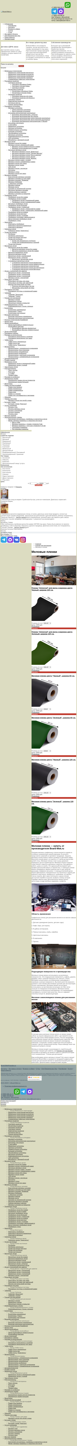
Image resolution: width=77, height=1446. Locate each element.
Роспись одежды (14, 412)
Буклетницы (9, 308)
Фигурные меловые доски (17, 150)
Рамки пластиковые (15, 387)
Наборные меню (10, 229)
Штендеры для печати (16, 123)
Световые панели (14, 99)
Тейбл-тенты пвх (14, 343)
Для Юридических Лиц (12, 36)
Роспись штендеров (15, 410)
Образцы (8, 397)
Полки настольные (14, 244)
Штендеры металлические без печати (25, 116)
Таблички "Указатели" (15, 294)
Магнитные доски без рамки (18, 247)
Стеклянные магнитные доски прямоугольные (28, 264)
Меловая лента (13, 187)
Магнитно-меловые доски (17, 254)
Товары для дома (11, 399)
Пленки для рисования (12, 298)
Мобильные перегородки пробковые (21, 76)
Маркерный (7, 441)
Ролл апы (11, 372)
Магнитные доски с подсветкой (19, 273)
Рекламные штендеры (12, 106)
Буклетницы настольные (16, 313)
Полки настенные (11, 232)
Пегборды (11, 234)
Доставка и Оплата (11, 34)
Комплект (6, 461)
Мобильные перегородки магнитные (21, 72)
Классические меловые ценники (19, 177)
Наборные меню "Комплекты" (18, 230)
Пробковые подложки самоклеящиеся (21, 217)
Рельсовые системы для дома (18, 281)
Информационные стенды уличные (20, 306)
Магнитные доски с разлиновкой (19, 256)
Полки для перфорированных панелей (25, 242)
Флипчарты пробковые (16, 224)
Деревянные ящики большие (18, 382)
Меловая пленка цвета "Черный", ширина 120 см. (54, 760)
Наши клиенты (10, 37)
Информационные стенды (14, 304)
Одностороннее (8, 476)
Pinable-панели (10, 360)
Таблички (8, 293)
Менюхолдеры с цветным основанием (21, 355)
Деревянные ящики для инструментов (21, 380)
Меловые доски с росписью (17, 168)
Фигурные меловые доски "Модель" (24, 158)
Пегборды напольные (15, 236)
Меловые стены (13, 172)
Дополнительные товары (13, 417)
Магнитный (6, 437)
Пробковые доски (11, 195)
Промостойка (13, 375)
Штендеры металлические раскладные (21, 113)
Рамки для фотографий (13, 385)
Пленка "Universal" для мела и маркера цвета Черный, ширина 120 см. (52, 589)
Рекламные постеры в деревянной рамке (22, 291)
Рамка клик (12, 392)
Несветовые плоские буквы (21, 93)
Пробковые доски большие (17, 205)
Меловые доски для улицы (17, 163)
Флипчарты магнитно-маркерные (19, 225)
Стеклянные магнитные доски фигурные (26, 269)
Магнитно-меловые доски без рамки (24, 249)
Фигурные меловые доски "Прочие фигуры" (27, 153)
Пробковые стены (14, 220)
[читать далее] (21, 517)
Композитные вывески (16, 101)
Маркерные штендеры (16, 126)
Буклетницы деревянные (17, 309)
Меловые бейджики (15, 182)
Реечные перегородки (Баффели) (16, 320)
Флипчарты (8, 222)
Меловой (6, 439)
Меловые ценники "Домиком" (18, 180)
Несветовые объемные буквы (22, 91)
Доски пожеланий (11, 331)
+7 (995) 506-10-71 (57, 7)
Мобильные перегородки (13, 71)
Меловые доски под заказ (17, 173)
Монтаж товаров (10, 415)
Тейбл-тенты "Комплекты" (17, 345)
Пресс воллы (12, 370)
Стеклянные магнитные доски (18, 261)
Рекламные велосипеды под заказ (20, 338)
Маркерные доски (11, 362)
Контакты (11, 27)
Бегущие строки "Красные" (17, 404)
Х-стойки (11, 373)
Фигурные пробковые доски (18, 204)
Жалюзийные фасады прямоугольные (25, 330)
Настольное (7, 472)
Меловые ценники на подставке (19, 178)
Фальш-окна (9, 321)
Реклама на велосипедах (13, 335)
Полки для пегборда (15, 239)
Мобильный (7, 448)
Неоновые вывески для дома (22, 96)
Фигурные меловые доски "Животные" (25, 151)
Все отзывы (5, 534)
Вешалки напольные (12, 315)
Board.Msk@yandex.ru (8, 1065)
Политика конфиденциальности (16, 1086)
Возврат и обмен (14, 29)
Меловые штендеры (15, 108)
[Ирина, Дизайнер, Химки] (4, 512)
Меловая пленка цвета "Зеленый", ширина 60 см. (54, 718)
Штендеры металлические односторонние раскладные (31, 118)
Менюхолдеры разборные (17, 353)
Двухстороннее (8, 478)
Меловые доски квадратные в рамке (24, 148)
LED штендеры (13, 138)
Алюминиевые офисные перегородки (21, 79)
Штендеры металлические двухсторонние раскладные (31, 119)
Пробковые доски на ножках (18, 212)
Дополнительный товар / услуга (14, 463)
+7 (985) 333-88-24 (57, 15)
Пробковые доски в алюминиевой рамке (26, 202)
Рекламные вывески (12, 81)
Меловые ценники (11, 175)
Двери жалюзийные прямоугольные (20, 325)
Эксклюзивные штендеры (17, 133)
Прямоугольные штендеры (17, 130)
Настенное (6, 468)
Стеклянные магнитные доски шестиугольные (28, 267)
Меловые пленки (14, 299)
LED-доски (12, 167)
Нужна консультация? (8, 1101)
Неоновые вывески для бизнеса (23, 98)
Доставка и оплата (15, 1069)
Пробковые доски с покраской (18, 207)
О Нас (38, 1069)
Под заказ (6, 480)
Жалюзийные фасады (16, 326)
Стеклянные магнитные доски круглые (25, 266)
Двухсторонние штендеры (21, 111)
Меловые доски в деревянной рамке (21, 145)
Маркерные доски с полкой (17, 365)
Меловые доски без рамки (17, 143)
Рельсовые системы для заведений (20, 283)
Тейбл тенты (9, 340)
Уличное (5, 474)
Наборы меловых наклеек (17, 192)
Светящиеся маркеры (19, 427)
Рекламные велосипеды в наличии (20, 336)
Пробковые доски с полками (18, 215)
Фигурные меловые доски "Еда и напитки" (26, 155)
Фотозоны (11, 170)
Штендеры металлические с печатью (25, 114)
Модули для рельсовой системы (19, 284)
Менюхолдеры (10, 346)
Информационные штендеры (18, 136)
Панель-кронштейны (15, 104)
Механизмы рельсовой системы (23, 288)
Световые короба (18, 88)
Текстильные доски (11, 367)
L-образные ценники (15, 183)
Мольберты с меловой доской (18, 140)
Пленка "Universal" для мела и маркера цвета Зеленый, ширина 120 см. (52, 633)
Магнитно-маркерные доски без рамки (25, 251)
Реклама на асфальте (12, 377)
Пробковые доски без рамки (18, 197)
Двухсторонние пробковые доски (19, 219)
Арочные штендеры (15, 128)
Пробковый (7, 443)
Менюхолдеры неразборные (18, 352)
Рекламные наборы (11, 333)
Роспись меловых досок (16, 409)
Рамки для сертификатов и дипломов (21, 395)
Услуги (10, 30)
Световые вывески (15, 83)
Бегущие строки (10, 402)
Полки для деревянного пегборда (23, 241)
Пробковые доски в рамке (17, 199)
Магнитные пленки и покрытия (19, 303)
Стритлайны (12, 125)
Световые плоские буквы (21, 86)
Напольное (6, 470)
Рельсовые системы (12, 279)
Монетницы (8, 383)
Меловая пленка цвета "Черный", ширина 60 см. (53, 676)
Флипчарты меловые (15, 227)
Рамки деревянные (15, 389)
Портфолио (12, 25)
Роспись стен (12, 407)
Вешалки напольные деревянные (20, 316)
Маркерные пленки (15, 301)
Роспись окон (13, 414)
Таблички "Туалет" (14, 296)
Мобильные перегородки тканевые (20, 77)
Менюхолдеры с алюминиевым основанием (23, 357)
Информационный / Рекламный (14, 452)
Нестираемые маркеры (20, 429)
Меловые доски (10, 141)
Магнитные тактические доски (22, 259)
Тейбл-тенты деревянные (17, 341)
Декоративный (8, 450)
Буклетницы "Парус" (15, 311)
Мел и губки (16, 422)
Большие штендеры (15, 131)
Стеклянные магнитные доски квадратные (27, 262)
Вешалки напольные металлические (21, 318)
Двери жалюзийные (11, 323)
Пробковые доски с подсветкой (19, 274)
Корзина (3, 1102)
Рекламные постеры (12, 289)
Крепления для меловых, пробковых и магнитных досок (27, 419)
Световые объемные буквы (21, 84)
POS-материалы (10, 368)
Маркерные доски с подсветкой (19, 276)
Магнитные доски (11, 246)
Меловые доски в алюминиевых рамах (21, 162)
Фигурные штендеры (15, 135)
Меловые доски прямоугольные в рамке (26, 146)
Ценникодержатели (11, 358)
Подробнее (35, 626)
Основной (6, 458)
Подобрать (38, 485)
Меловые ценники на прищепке (19, 193)
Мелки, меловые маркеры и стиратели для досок (25, 420)
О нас (10, 32)
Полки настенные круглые (17, 237)
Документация (10, 39)
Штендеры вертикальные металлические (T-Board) (29, 121)
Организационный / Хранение (13, 454)
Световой (6, 447)
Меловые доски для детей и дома (19, 400)
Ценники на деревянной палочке (19, 188)
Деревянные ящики (11, 378)
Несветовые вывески (15, 89)
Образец (6, 460)
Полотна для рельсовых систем (23, 286)
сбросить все (5, 432)
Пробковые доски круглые (17, 214)
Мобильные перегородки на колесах (21, 74)
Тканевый (6, 445)
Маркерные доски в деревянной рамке (21, 363)
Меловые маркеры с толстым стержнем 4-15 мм (29, 426)
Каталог (3, 1104)
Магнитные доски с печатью (18, 257)
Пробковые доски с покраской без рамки (26, 209)
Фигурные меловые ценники (18, 190)
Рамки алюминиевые (15, 390)
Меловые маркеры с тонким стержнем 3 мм (27, 424)
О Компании (9, 24)
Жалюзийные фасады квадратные (24, 328)
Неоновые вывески (15, 94)
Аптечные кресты (14, 103)
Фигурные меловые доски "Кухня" (23, 156)
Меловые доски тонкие (16, 165)
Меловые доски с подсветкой (18, 278)
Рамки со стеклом (14, 394)
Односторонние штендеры (21, 109)
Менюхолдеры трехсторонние (18, 350)
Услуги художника (11, 405)
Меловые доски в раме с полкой (19, 160)
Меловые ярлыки (14, 185)
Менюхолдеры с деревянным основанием (23, 348)
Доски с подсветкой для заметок (16, 271)
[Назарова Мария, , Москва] (4, 498)
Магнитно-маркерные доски (18, 252)
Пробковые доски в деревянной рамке (25, 200)
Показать (18, 487)
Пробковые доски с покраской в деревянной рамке (30, 210)
